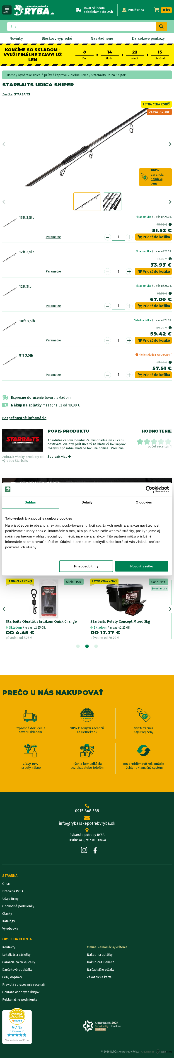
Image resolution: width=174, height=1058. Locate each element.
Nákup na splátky (26, 405)
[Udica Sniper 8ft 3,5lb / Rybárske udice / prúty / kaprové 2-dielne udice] (9, 360)
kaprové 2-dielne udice (71, 75)
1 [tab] (78, 646)
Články (7, 914)
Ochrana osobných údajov (20, 992)
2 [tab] (87, 646)
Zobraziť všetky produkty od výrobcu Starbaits (23, 459)
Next (170, 144)
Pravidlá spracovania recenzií (23, 985)
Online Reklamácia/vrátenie (107, 947)
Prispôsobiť (83, 566)
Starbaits (22, 94)
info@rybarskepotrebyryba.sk (87, 823)
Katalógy (8, 921)
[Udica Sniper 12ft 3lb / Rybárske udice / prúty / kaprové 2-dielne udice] (9, 291)
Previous (3, 144)
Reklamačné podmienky (19, 1000)
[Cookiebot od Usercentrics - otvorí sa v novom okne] (149, 489)
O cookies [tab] (144, 502)
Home (11, 75)
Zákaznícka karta (99, 977)
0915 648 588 (87, 810)
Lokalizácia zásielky (16, 955)
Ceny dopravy (12, 977)
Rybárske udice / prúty (35, 75)
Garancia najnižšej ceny (18, 962)
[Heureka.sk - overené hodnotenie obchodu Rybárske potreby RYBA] (17, 1026)
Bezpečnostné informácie (24, 418)
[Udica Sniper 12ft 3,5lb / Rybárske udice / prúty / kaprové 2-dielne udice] (9, 257)
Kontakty (8, 947)
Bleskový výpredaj (57, 38)
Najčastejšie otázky (100, 970)
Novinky (16, 38)
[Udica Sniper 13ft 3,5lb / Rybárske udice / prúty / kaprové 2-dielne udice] (9, 222)
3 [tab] (96, 646)
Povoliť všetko (141, 566)
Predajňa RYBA (12, 891)
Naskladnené (102, 38)
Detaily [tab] (87, 502)
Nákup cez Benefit (100, 962)
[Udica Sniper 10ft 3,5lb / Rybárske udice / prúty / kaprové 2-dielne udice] (9, 326)
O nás (6, 884)
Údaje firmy (10, 899)
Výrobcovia (10, 929)
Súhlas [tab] (30, 502)
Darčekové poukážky (17, 970)
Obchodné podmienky (18, 906)
